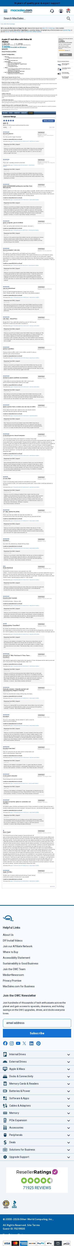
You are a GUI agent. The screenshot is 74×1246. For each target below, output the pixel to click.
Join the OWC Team (14, 969)
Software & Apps (19, 1098)
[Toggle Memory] (68, 1113)
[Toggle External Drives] (68, 1061)
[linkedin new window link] (31, 1043)
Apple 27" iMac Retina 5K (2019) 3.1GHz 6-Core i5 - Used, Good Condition (23, 415)
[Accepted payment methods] (37, 1243)
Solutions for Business (22, 1149)
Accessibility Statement (16, 957)
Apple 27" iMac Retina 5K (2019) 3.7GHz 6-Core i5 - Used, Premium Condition (24, 297)
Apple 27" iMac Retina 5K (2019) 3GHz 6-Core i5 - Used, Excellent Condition (24, 783)
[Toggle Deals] (68, 1142)
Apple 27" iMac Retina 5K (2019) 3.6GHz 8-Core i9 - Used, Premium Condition (24, 141)
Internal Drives (17, 1054)
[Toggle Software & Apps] (68, 1098)
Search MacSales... (14, 18)
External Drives (18, 1061)
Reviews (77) (67, 50)
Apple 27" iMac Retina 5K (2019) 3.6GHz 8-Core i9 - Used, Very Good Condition (24, 487)
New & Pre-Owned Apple (9, 23)
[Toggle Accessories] (68, 1127)
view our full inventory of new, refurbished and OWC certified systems (23, 32)
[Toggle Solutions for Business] (68, 1149)
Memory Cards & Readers (24, 1083)
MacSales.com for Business (19, 986)
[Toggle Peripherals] (68, 1135)
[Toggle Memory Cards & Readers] (68, 1083)
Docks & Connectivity (21, 1076)
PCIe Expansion (18, 1120)
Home (2, 23)
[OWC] (8, 920)
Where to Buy (10, 952)
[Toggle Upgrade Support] (68, 1157)
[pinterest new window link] (38, 1043)
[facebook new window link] (5, 1043)
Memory (14, 1113)
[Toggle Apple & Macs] (68, 1069)
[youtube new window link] (18, 1043)
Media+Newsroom (13, 974)
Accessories (16, 1127)
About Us (8, 934)
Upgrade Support (19, 1157)
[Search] (69, 19)
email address (15, 1023)
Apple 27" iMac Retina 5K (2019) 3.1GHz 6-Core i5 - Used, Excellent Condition (24, 548)
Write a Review (48, 120)
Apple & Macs (17, 1069)
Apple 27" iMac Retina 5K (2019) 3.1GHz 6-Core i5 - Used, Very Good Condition (24, 325)
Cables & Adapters (20, 1105)
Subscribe (37, 1033)
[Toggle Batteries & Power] (68, 1091)
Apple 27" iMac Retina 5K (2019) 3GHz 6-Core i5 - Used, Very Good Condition (24, 230)
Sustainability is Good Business (20, 963)
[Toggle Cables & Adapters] (68, 1105)
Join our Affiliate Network (17, 946)
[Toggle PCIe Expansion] (68, 1120)
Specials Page (67, 30)
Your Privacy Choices (15, 1234)
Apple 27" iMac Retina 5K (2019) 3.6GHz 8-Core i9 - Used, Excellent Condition (24, 520)
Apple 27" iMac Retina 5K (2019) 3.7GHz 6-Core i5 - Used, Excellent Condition (24, 199)
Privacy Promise (12, 980)
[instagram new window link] (12, 1043)
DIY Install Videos (12, 940)
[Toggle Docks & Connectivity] (68, 1076)
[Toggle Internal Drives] (68, 1054)
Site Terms (33, 1225)
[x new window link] (25, 1043)
